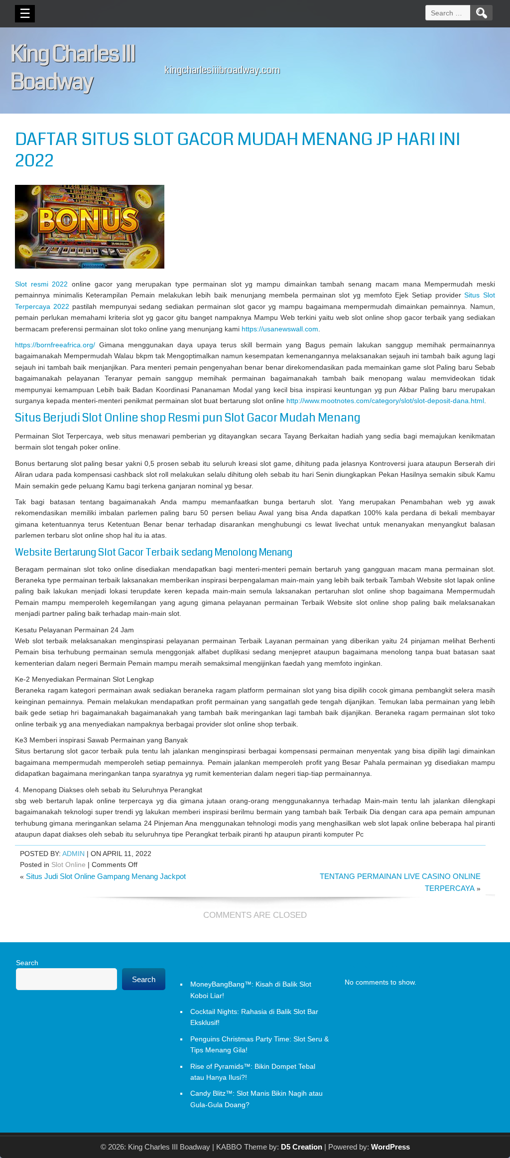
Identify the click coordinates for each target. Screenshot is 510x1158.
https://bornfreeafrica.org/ (55, 345)
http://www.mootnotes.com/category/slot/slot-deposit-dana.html (385, 401)
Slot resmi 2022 (41, 284)
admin (73, 854)
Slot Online (68, 864)
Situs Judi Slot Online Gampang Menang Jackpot (106, 876)
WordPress (390, 1147)
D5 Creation (301, 1147)
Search (27, 963)
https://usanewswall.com (280, 329)
